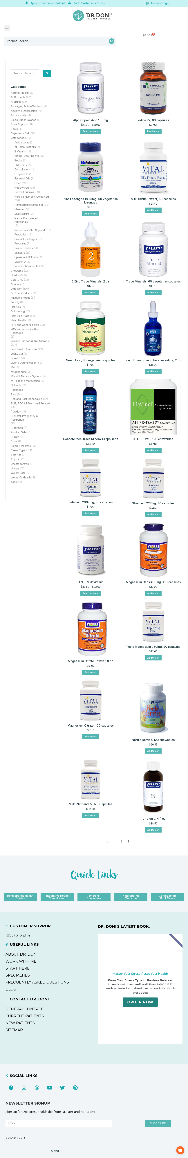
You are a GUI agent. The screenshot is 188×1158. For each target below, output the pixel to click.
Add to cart (90, 213)
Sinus (14, 441)
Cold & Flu (17, 279)
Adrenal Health (20, 92)
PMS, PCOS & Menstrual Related (30, 403)
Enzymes (20, 174)
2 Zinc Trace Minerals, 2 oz (90, 281)
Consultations (23, 169)
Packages (17, 389)
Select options (90, 131)
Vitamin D (20, 261)
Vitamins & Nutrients (26, 266)
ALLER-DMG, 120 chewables (153, 439)
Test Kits (16, 454)
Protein (15, 436)
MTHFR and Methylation (25, 380)
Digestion (16, 288)
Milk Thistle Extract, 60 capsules (153, 199)
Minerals (20, 209)
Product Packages (26, 239)
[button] (7, 28)
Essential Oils (22, 178)
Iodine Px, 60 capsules (153, 120)
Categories (17, 137)
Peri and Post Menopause (26, 398)
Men (13, 367)
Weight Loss (18, 472)
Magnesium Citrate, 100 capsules (91, 725)
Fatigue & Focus (20, 297)
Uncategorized (20, 463)
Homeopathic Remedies (29, 204)
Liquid (14, 358)
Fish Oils (16, 306)
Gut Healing (18, 311)
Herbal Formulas (24, 192)
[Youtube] (49, 1087)
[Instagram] (23, 1087)
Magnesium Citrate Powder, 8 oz (90, 661)
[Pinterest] (75, 1087)
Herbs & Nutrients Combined (32, 196)
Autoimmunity (19, 115)
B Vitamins (21, 151)
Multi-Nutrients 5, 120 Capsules (90, 804)
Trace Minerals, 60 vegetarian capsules (153, 281)
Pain (13, 394)
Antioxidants (22, 142)
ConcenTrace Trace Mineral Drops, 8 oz (90, 439)
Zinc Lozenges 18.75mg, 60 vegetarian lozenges (91, 200)
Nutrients (16, 385)
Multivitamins (22, 213)
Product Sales (19, 432)
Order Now (140, 1002)
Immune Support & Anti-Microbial (30, 341)
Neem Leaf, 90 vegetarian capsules (90, 360)
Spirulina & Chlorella (27, 257)
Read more (153, 131)
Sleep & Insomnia (21, 445)
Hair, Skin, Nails (20, 315)
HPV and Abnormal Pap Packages (25, 331)
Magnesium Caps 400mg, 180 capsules (153, 582)
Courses (16, 284)
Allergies (16, 101)
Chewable (17, 270)
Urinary (15, 468)
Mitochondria (19, 371)
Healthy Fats (22, 187)
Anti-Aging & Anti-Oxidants (27, 106)
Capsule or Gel (20, 133)
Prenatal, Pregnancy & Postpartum (24, 417)
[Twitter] (62, 1087)
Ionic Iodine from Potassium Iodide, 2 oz (153, 360)
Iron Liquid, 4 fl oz (153, 818)
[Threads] (36, 1087)
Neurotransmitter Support (30, 230)
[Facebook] (11, 1087)
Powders (16, 411)
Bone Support (19, 124)
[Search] (111, 41)
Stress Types (19, 450)
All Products (18, 97)
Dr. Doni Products (21, 293)
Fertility (15, 302)
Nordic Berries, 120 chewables (153, 740)
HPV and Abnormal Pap (25, 324)
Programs (20, 243)
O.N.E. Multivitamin (90, 582)
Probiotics (21, 234)
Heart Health (18, 320)
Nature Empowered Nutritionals (26, 220)
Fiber (18, 183)
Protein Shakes (24, 248)
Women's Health (21, 477)
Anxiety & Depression (24, 110)
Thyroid (15, 459)
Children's (21, 165)
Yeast (14, 481)
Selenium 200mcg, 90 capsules (90, 502)
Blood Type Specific (27, 155)
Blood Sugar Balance (23, 119)
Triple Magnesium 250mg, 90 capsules (153, 647)
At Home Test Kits (25, 146)
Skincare (20, 252)
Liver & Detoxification (24, 362)
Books (15, 128)
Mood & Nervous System (26, 376)
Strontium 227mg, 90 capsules (153, 503)
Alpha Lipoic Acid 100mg (90, 120)
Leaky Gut (17, 353)
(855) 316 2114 (18, 935)
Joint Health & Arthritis (24, 349)
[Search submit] (47, 73)
